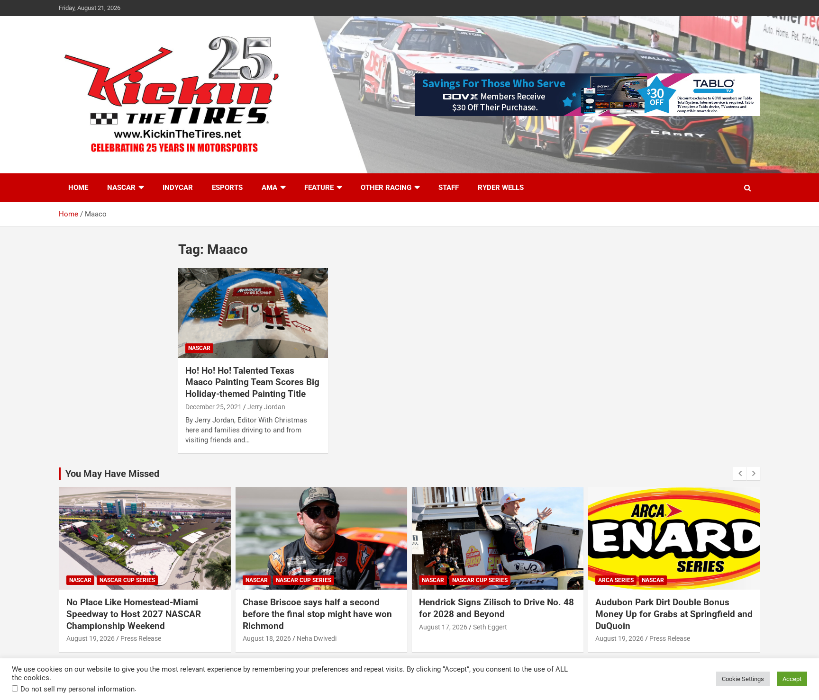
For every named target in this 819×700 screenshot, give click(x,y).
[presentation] (739, 473)
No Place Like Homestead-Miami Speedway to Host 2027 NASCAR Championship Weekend (133, 614)
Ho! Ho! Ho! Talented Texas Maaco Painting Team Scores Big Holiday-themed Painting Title (252, 382)
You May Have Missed (112, 473)
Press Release (140, 638)
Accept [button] (792, 678)
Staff (448, 187)
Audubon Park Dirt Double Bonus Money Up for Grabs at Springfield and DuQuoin (674, 614)
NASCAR (121, 187)
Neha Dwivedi (317, 638)
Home (78, 187)
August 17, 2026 (443, 627)
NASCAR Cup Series (127, 580)
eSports (227, 187)
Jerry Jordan (266, 407)
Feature (319, 187)
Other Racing (386, 187)
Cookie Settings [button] (743, 678)
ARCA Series (616, 580)
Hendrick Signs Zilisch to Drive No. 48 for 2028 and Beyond (496, 608)
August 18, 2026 (267, 638)
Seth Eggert (490, 627)
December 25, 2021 (213, 407)
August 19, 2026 (90, 638)
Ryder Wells (501, 187)
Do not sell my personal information (77, 689)
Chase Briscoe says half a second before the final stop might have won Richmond (317, 614)
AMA (269, 187)
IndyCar (178, 187)
